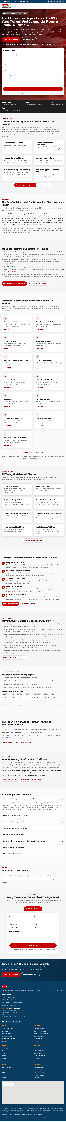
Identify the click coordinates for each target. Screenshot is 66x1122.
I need (35, 924)
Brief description (14, 931)
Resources (46, 879)
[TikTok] (57, 1)
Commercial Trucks (39, 1036)
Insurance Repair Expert (8, 875)
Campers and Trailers (40, 1031)
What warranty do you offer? (13, 834)
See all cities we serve (10, 779)
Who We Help (5, 1075)
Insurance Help (38, 1067)
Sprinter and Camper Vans (41, 1033)
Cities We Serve (25, 879)
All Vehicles (37, 1041)
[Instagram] (63, 1)
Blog (53, 879)
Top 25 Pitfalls (38, 1070)
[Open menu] (62, 6)
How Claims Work (39, 1072)
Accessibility (17, 1117)
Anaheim (4, 1050)
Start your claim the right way (38, 283)
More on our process (28, 603)
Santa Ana (4, 1055)
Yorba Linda (5, 1058)
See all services (27, 452)
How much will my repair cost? (13, 822)
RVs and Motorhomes (40, 1028)
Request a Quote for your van (25, 185)
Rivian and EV (38, 1038)
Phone (35, 917)
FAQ (58, 879)
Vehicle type (13, 924)
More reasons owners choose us (13, 657)
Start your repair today (10, 603)
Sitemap (4, 1077)
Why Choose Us (42, 875)
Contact (4, 882)
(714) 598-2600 (24, 1)
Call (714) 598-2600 (11, 39)
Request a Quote (29, 39)
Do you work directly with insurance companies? (19, 799)
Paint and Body (6, 1031)
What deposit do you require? (13, 854)
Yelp (36, 1117)
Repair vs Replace (39, 1075)
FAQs (3, 1070)
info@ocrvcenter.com (8, 1005)
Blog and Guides (6, 1067)
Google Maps (30, 1117)
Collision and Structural (8, 1028)
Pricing (33, 875)
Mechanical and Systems (8, 1038)
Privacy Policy (22, 93)
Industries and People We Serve (10, 879)
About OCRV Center (36, 879)
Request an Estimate (30, 974)
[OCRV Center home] (6, 6)
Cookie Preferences (43, 1117)
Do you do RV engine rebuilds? (13, 847)
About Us (36, 1048)
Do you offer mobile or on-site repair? (15, 815)
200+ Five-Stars (14, 1008)
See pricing (39, 452)
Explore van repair (44, 185)
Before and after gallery (23, 742)
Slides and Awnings (7, 1036)
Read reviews (7, 742)
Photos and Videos (39, 1055)
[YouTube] (48, 1)
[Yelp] (54, 1)
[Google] (51, 1)
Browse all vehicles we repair (33, 540)
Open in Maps (8, 1084)
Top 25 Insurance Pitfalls (23, 875)
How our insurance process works (14, 283)
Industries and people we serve (31, 779)
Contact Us (37, 1077)
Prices (3, 1072)
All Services (5, 1041)
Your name (12, 917)
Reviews (36, 1058)
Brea (3, 1060)
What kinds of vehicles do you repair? (16, 828)
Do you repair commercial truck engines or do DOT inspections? (24, 841)
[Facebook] (60, 1)
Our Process (51, 875)
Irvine (3, 1053)
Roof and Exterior (6, 1033)
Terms (11, 1117)
